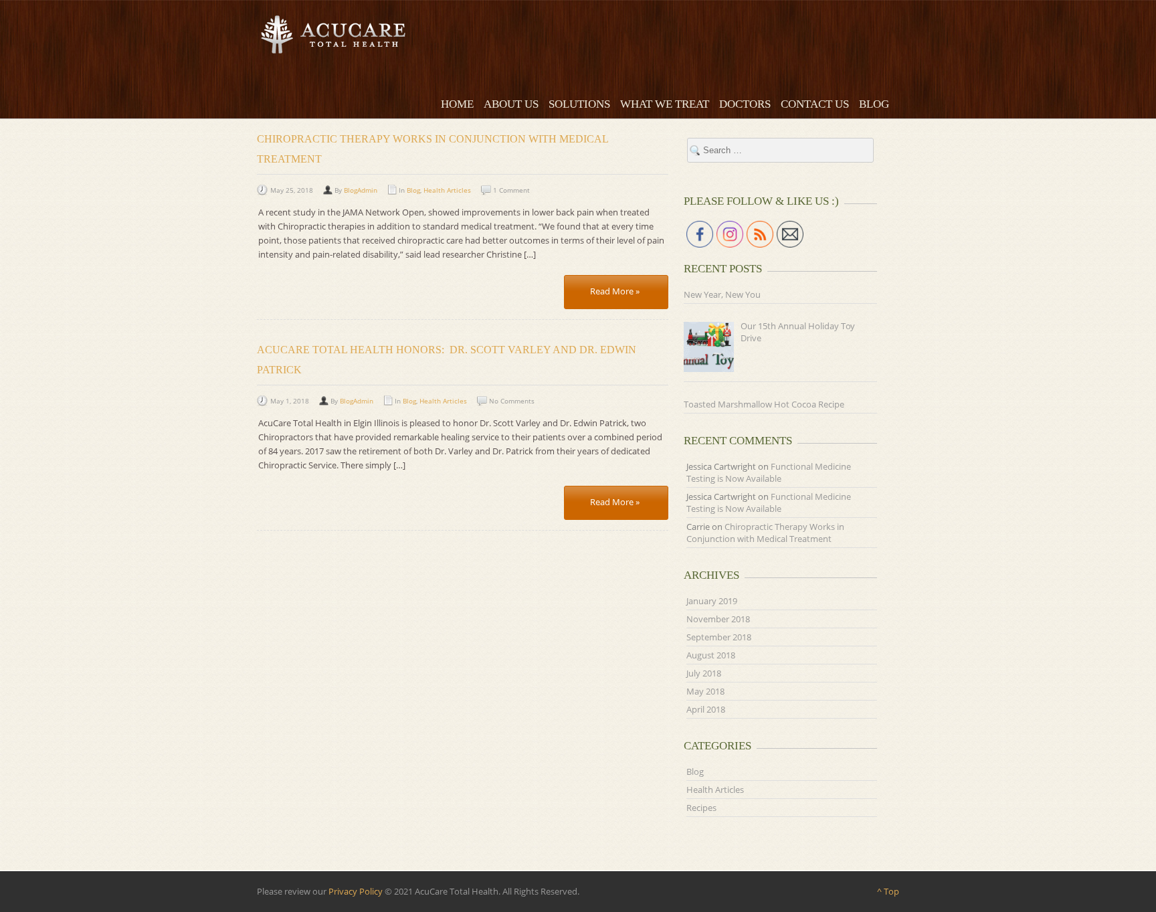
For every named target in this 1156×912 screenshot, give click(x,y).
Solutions (579, 104)
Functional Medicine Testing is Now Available (768, 472)
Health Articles (447, 190)
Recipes (701, 808)
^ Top (888, 891)
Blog (874, 104)
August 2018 (710, 655)
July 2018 (703, 673)
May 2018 (705, 691)
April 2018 (705, 709)
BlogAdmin (360, 190)
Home (457, 104)
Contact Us (815, 104)
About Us (511, 104)
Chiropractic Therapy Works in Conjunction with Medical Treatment (765, 533)
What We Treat (664, 104)
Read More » (615, 291)
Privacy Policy (355, 891)
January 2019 (711, 601)
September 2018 (718, 637)
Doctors (745, 104)
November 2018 (718, 619)
